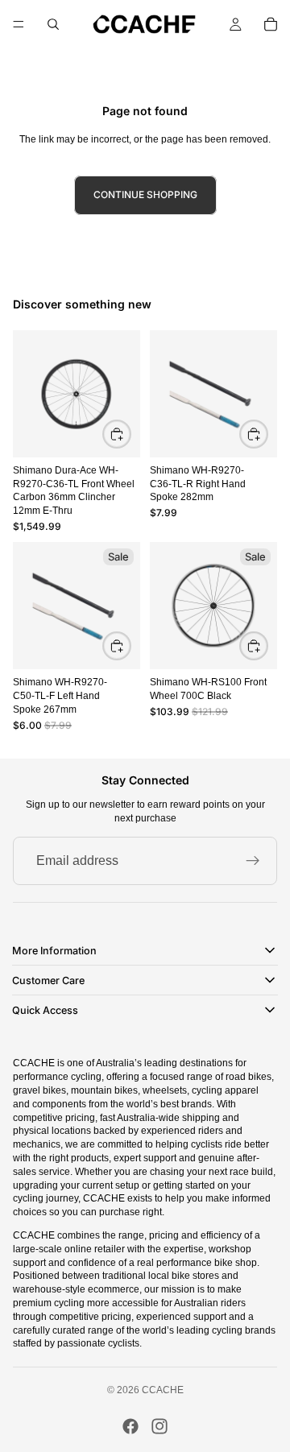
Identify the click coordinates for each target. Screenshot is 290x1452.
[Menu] (18, 24)
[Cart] (270, 24)
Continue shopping (145, 194)
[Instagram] (159, 1426)
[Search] (53, 24)
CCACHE (163, 1390)
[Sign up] (253, 861)
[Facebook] (130, 1426)
